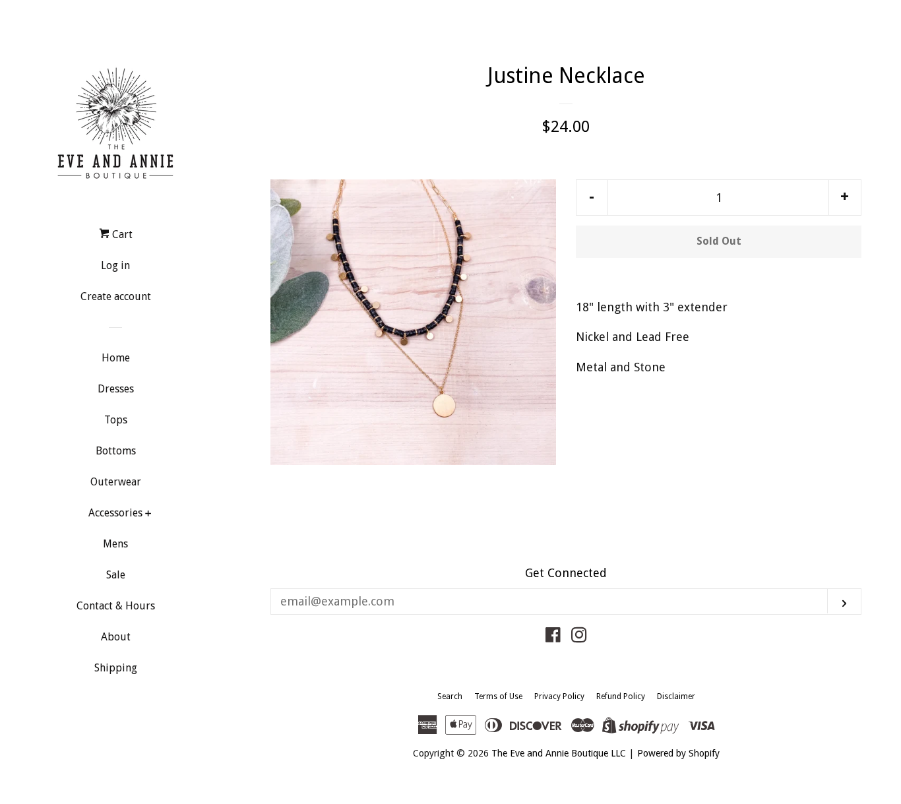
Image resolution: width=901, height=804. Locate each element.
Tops (115, 420)
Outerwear (115, 482)
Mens (115, 544)
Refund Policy (620, 696)
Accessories (115, 513)
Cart (121, 234)
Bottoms (116, 451)
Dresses (116, 389)
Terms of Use (498, 696)
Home (116, 358)
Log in (115, 265)
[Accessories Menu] (148, 514)
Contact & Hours (116, 606)
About (116, 637)
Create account (115, 296)
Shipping (115, 668)
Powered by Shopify (678, 753)
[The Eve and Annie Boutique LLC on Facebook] (553, 637)
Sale (115, 575)
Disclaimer (676, 696)
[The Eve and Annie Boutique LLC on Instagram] (579, 637)
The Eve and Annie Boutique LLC (558, 753)
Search (449, 696)
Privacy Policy (559, 696)
